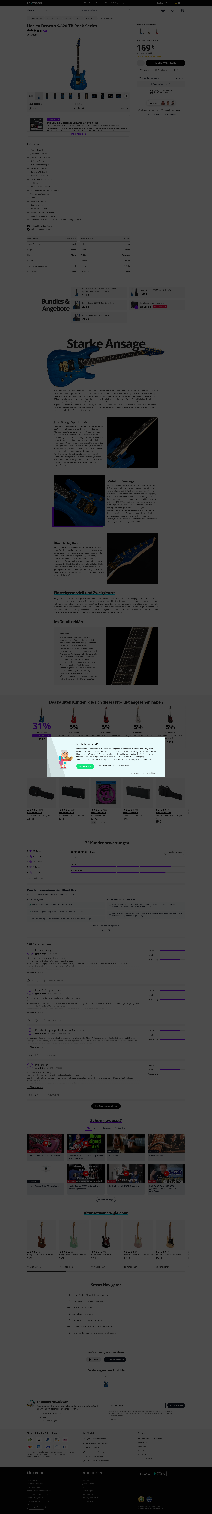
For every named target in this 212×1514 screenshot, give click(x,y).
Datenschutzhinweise (150, 773)
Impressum (135, 773)
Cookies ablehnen (106, 765)
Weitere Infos (123, 765)
